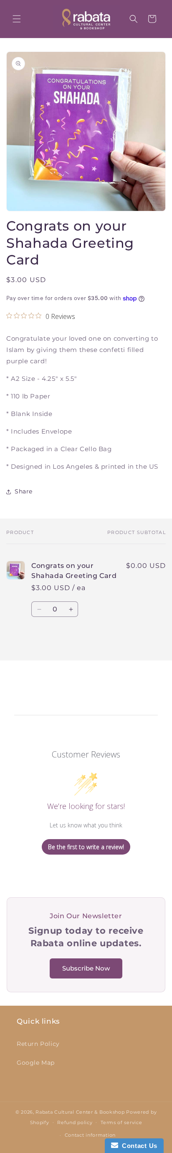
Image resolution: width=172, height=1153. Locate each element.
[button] (17, 19)
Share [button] (24, 491)
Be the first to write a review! (86, 847)
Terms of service (121, 1122)
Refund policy (74, 1122)
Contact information (90, 1135)
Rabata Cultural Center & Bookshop (79, 1112)
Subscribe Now (86, 968)
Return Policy (38, 1044)
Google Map (36, 1062)
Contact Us (137, 1145)
